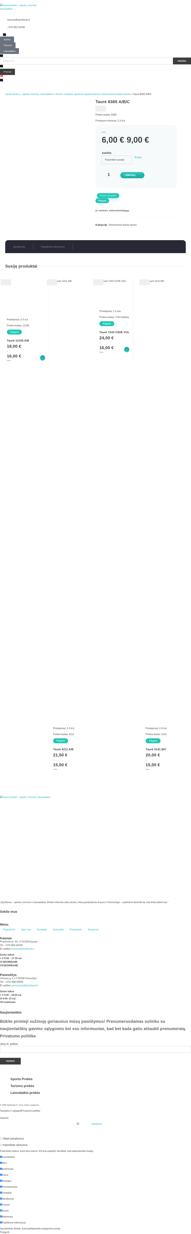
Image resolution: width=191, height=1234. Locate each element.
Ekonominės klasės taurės (117, 94)
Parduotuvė (76, 929)
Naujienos (93, 929)
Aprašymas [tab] (19, 247)
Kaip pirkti (58, 929)
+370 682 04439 (16, 27)
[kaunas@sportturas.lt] (3, 21)
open (13, 97)
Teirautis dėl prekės (108, 196)
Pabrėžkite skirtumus (15, 1145)
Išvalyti (138, 157)
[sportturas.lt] (20, 9)
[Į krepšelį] (42, 358)
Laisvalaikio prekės (25, 1093)
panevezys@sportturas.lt (25, 985)
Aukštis (106, 152)
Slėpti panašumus (13, 1138)
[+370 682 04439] (3, 29)
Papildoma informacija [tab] (53, 247)
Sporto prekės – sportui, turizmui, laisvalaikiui (29, 94)
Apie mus (26, 929)
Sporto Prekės (21, 1079)
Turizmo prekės (22, 1086)
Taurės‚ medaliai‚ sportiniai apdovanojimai (78, 94)
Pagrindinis (9, 929)
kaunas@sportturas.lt (18, 19)
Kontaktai (42, 929)
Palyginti (102, 201)
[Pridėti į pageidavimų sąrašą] (101, 109)
